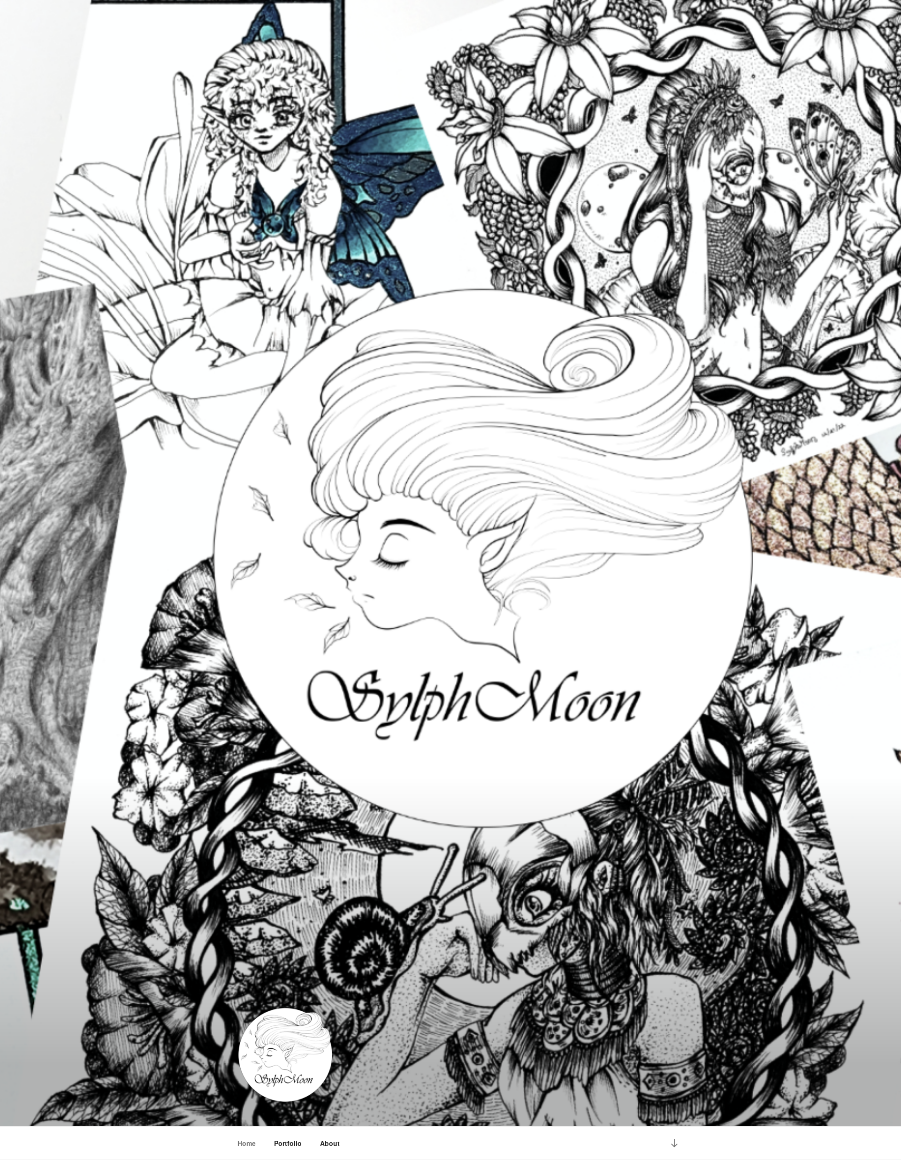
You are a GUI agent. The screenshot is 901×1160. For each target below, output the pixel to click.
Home (246, 1143)
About (330, 1143)
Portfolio (288, 1143)
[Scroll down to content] (674, 1142)
